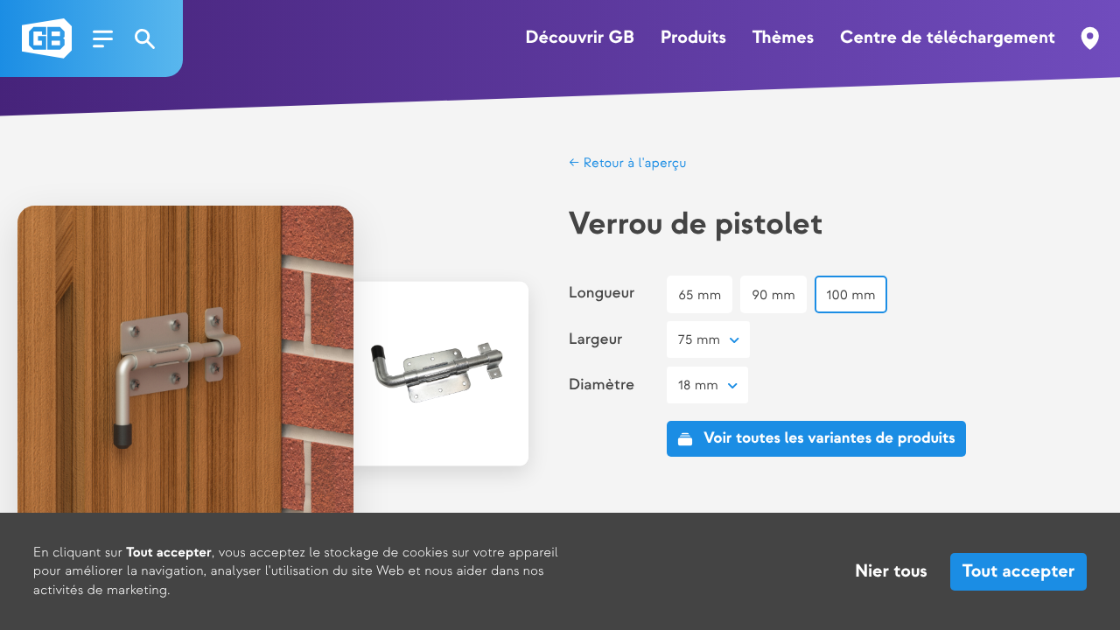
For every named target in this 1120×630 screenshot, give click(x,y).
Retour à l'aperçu (632, 163)
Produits (693, 38)
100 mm (850, 295)
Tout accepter (1018, 572)
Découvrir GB (579, 38)
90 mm (773, 295)
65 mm (699, 295)
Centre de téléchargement (947, 38)
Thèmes (783, 38)
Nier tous (891, 572)
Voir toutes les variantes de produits (830, 439)
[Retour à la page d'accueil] (47, 38)
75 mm (699, 340)
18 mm (698, 385)
